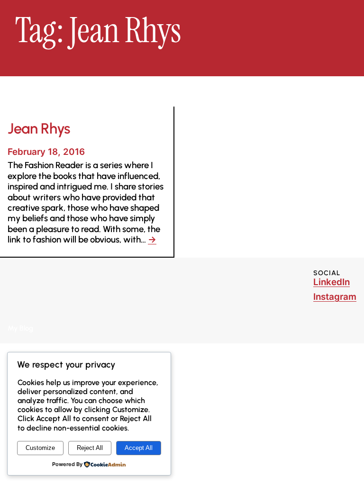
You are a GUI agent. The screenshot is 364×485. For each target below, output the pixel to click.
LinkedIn (331, 282)
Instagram (334, 296)
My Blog (20, 328)
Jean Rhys (39, 129)
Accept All (139, 447)
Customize (40, 447)
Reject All (90, 447)
